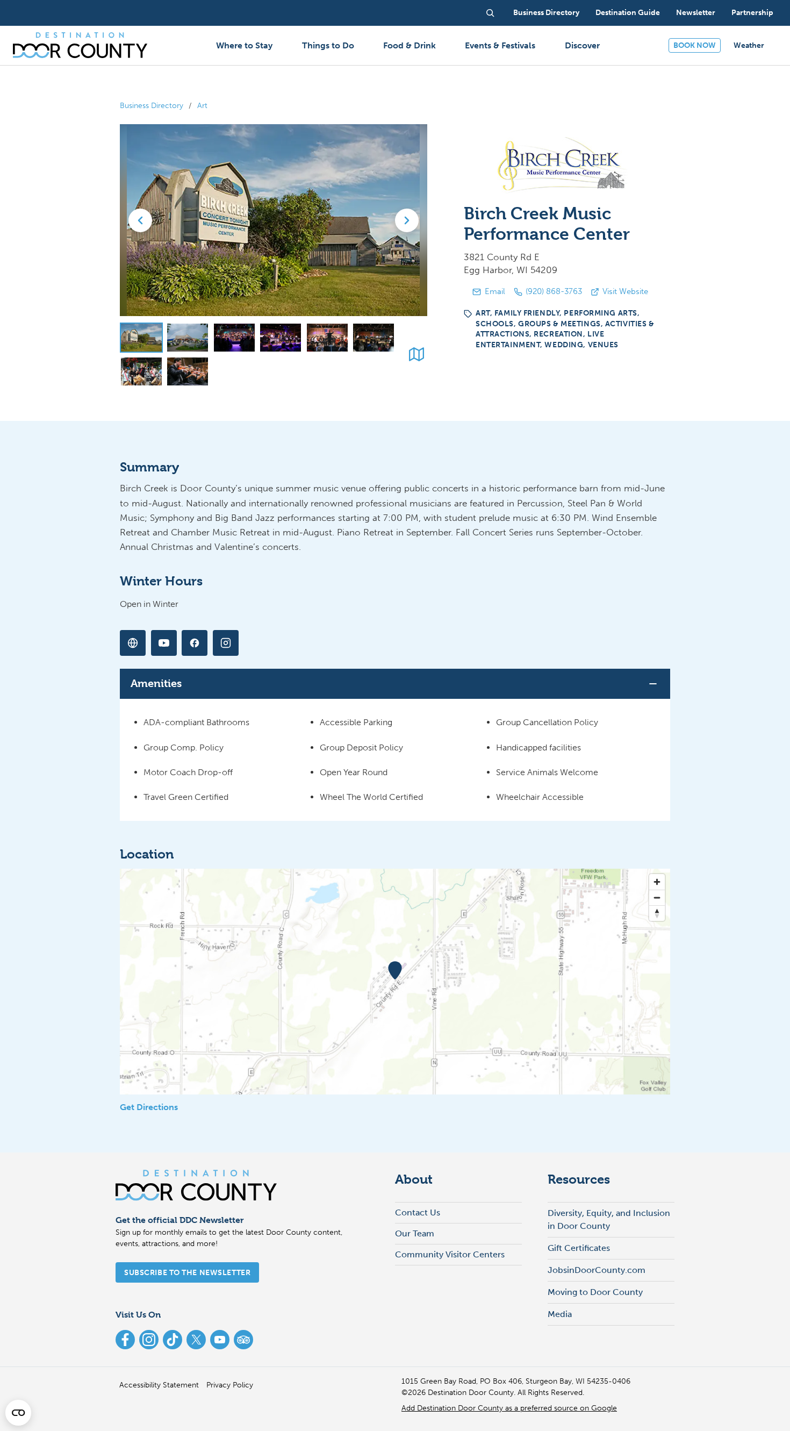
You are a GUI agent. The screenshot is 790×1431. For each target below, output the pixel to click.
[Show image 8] (187, 371)
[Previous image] (140, 220)
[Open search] (490, 12)
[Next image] (407, 220)
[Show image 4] (280, 338)
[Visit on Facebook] (194, 643)
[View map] (416, 354)
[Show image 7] (141, 371)
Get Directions (149, 1107)
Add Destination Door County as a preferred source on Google (509, 1408)
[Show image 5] (327, 338)
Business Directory (151, 105)
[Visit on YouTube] (164, 643)
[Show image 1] (141, 338)
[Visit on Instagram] (226, 643)
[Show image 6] (373, 338)
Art (202, 105)
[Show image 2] (187, 338)
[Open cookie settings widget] (18, 1413)
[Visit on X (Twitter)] (133, 643)
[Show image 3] (234, 338)
